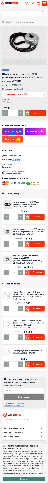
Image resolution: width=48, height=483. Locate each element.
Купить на (9, 131)
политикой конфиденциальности (15, 404)
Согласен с (15, 404)
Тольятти (16, 159)
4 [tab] (27, 61)
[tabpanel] (24, 42)
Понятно (24, 479)
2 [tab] (20, 61)
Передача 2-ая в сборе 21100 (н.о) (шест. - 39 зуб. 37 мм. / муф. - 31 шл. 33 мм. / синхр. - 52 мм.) (28, 323)
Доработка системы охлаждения (19, 22)
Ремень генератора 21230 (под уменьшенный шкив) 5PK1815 (26, 203)
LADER (20, 89)
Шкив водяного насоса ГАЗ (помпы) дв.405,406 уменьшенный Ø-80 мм (29, 230)
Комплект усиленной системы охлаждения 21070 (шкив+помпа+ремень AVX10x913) (27, 258)
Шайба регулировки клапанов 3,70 (28, 350)
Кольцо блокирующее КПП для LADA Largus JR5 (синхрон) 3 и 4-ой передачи (28, 294)
